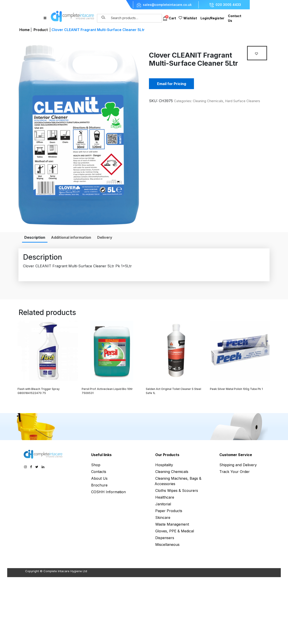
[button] (257, 53)
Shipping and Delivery (238, 465)
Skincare (162, 517)
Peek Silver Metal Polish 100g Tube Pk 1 (236, 389)
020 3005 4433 (228, 5)
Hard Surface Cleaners (242, 101)
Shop (95, 465)
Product (41, 29)
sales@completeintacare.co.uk (167, 5)
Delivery (104, 237)
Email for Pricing (171, 83)
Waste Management (172, 524)
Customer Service (235, 454)
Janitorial (163, 504)
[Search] (103, 17)
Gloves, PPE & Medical (174, 531)
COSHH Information (108, 492)
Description (34, 237)
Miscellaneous (167, 544)
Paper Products (168, 510)
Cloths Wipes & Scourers (176, 490)
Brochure (99, 485)
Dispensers (164, 538)
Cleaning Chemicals (208, 101)
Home (24, 29)
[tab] (34, 237)
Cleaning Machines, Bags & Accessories (178, 481)
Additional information (71, 237)
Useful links (101, 454)
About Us (99, 478)
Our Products (167, 454)
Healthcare (164, 497)
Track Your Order (234, 471)
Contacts (98, 471)
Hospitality (164, 465)
